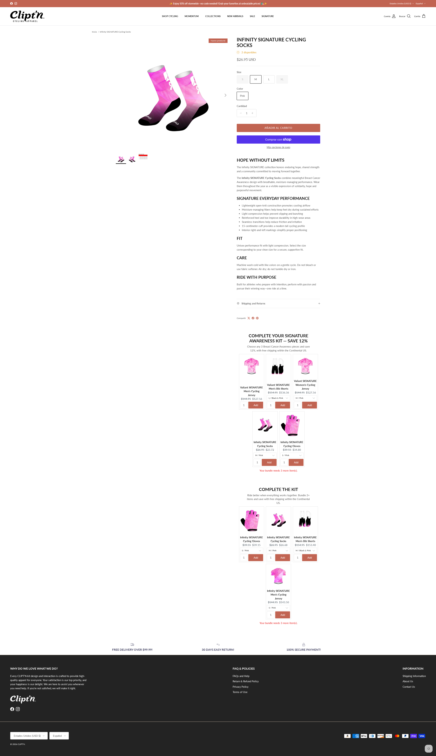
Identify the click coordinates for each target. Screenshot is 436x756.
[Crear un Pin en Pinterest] (257, 318)
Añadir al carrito (278, 127)
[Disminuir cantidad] (240, 113)
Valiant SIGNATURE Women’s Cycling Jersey (305, 384)
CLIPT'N (21, 744)
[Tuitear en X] (248, 318)
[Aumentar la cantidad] (253, 113)
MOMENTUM (192, 16)
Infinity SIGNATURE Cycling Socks (115, 31)
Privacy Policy (240, 686)
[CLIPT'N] (27, 16)
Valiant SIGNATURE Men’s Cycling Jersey (251, 391)
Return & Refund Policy (246, 681)
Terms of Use (240, 691)
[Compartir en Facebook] (253, 318)
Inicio (94, 31)
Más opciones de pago (278, 147)
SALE (252, 16)
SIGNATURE (268, 16)
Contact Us (409, 686)
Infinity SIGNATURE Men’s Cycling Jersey (278, 594)
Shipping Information (414, 675)
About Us (408, 681)
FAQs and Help (241, 675)
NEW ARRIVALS (235, 16)
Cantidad (242, 105)
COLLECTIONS (213, 16)
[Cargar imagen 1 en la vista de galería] (172, 93)
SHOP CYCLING (170, 16)
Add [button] (256, 405)
